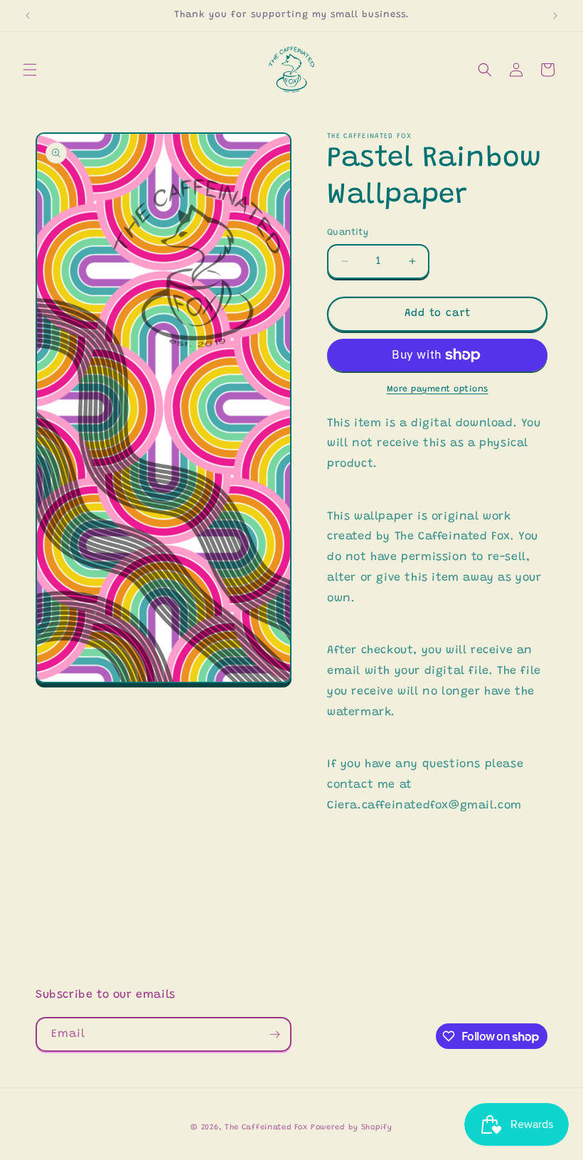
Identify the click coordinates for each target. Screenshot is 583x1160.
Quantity (347, 232)
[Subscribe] (274, 1034)
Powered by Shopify (351, 1128)
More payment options (437, 389)
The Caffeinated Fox (266, 1128)
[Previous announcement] (27, 15)
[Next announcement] (555, 15)
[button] (30, 69)
